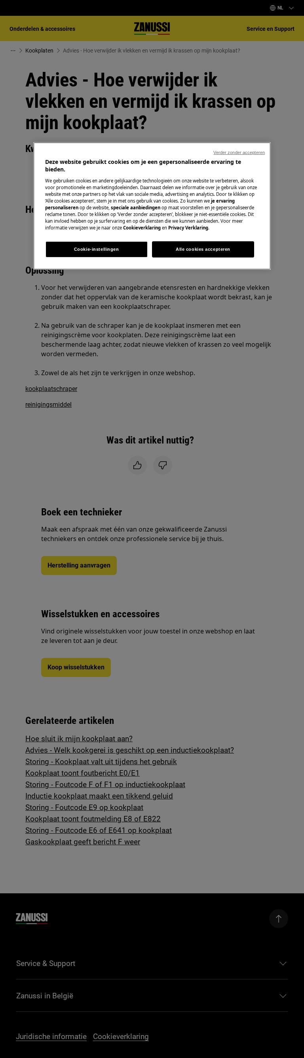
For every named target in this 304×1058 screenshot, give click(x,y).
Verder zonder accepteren (239, 152)
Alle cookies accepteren (203, 248)
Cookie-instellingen (96, 248)
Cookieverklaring (142, 228)
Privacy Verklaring (188, 228)
